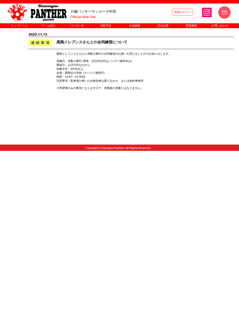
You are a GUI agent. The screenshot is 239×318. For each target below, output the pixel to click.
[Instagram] (207, 12)
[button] (48, 25)
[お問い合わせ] (224, 12)
